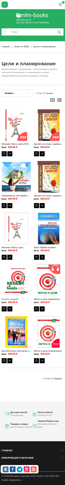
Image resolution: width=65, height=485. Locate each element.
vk (6, 469)
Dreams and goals (10, 299)
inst (27, 469)
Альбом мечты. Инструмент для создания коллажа (26, 195)
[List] (59, 101)
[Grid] (52, 101)
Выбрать (9, 93)
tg (20, 469)
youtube (34, 469)
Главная (7, 450)
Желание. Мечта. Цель (12, 247)
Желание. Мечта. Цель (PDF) (15, 144)
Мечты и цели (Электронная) (48, 350)
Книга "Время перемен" (45, 247)
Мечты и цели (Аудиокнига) (47, 299)
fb (13, 469)
